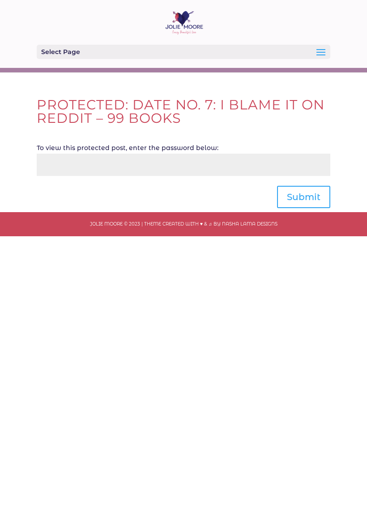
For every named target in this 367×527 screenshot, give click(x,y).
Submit (303, 197)
